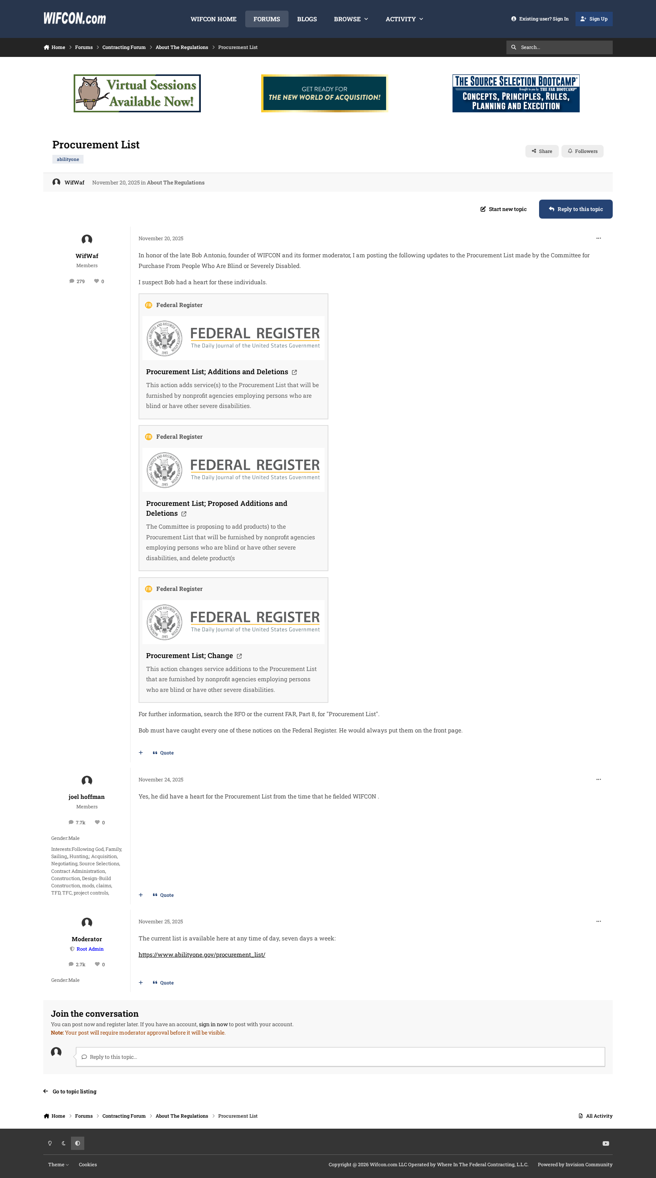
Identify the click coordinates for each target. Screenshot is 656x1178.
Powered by (575, 1164)
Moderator (87, 939)
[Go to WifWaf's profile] (56, 182)
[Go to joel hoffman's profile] (87, 781)
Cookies (88, 1164)
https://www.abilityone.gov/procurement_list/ (202, 954)
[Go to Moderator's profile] (87, 923)
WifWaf (74, 182)
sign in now (213, 1024)
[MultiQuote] (141, 753)
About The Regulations (176, 182)
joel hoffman (87, 796)
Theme (57, 1164)
